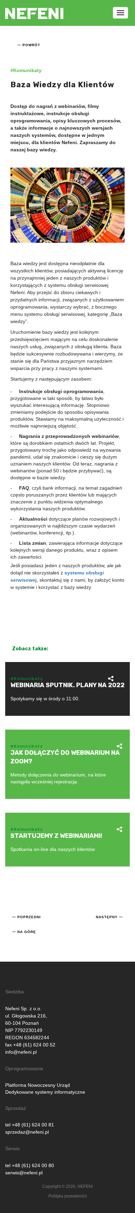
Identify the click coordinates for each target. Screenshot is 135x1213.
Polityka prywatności (67, 1196)
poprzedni (29, 917)
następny (107, 917)
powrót (31, 45)
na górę (26, 932)
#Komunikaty (26, 70)
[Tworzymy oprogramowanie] (34, 8)
